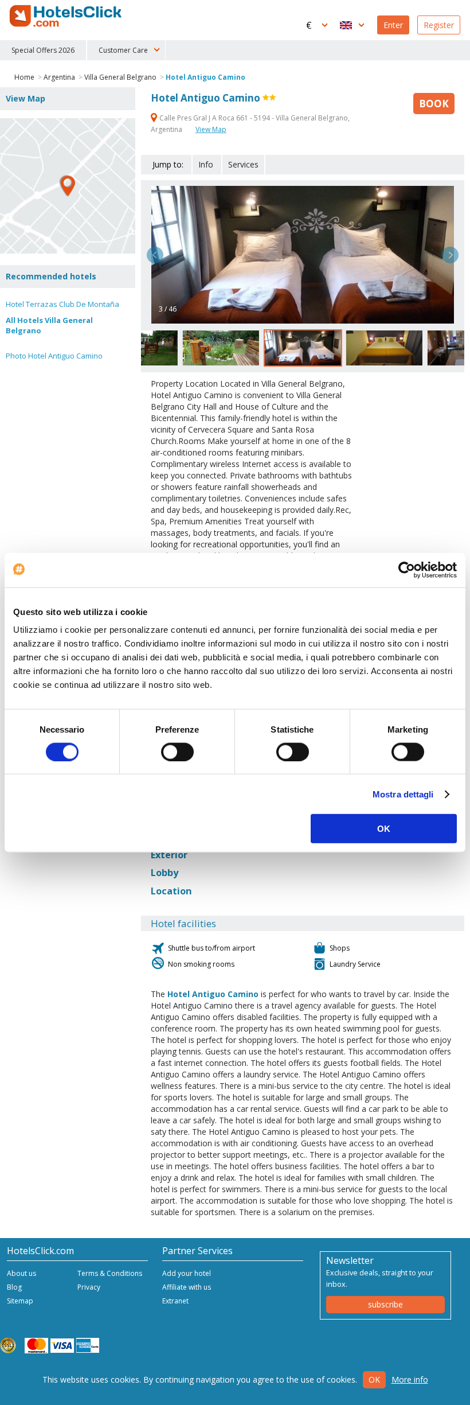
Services (243, 164)
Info (205, 164)
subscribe (385, 1304)
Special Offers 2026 (43, 50)
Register (439, 25)
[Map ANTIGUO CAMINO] (67, 186)
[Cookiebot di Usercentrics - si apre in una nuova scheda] (407, 569)
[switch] (177, 751)
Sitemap (20, 1301)
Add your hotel (186, 1273)
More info (409, 1379)
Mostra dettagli (403, 794)
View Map (210, 129)
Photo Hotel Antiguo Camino (54, 356)
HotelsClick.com (66, 16)
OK (383, 829)
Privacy (88, 1287)
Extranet (175, 1301)
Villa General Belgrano (120, 77)
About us (21, 1273)
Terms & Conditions (109, 1273)
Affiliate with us (186, 1287)
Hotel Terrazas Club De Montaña (62, 304)
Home (24, 77)
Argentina (59, 77)
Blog (14, 1287)
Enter (393, 25)
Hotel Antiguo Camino (205, 77)
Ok (374, 1379)
